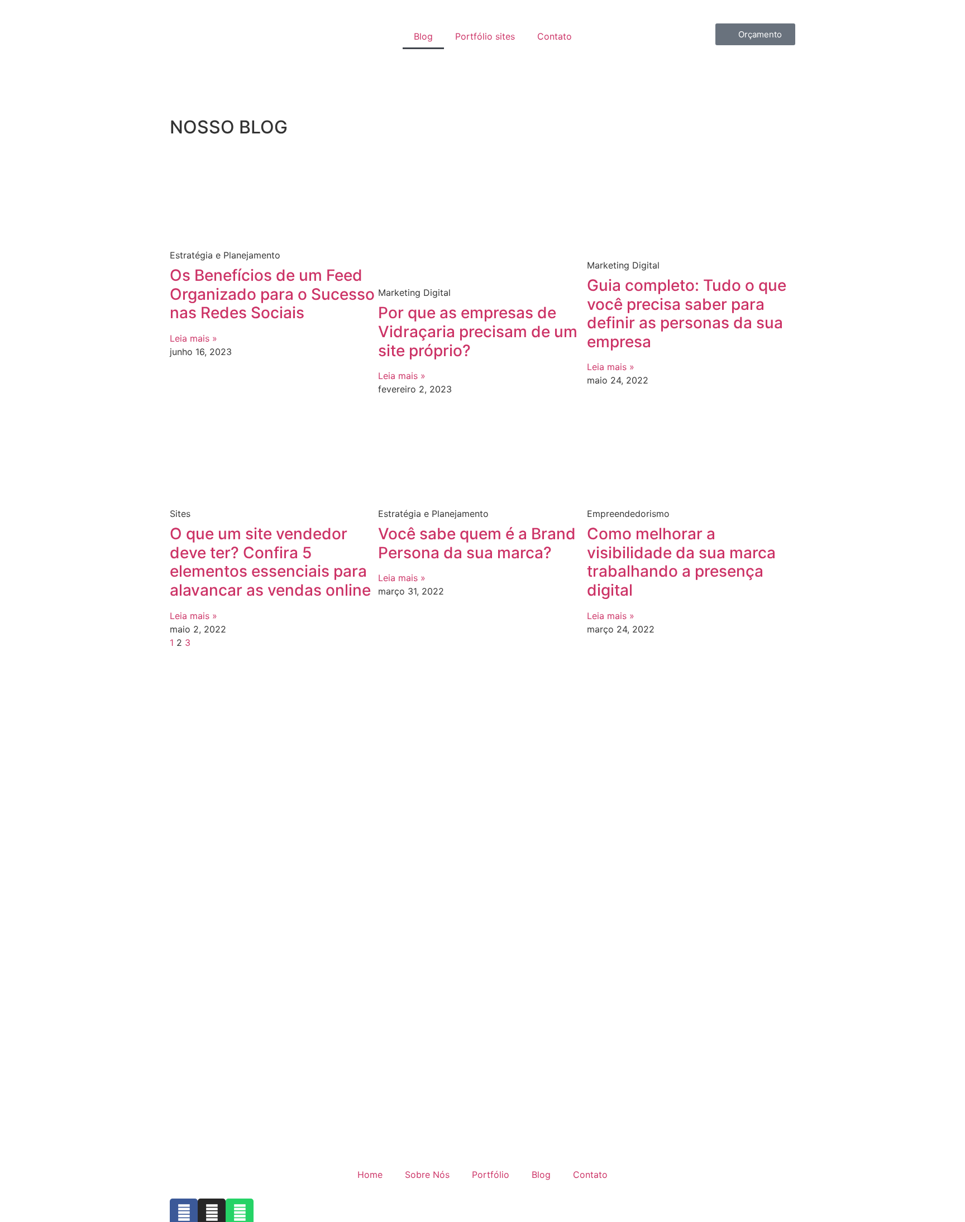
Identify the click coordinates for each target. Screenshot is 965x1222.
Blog (423, 36)
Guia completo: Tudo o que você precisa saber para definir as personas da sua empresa (686, 313)
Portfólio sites (485, 36)
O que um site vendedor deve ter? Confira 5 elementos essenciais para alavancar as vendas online (270, 562)
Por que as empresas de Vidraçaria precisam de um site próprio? (477, 331)
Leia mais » (193, 338)
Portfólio (490, 1174)
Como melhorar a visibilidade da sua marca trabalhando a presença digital (681, 562)
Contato (554, 36)
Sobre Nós (427, 1174)
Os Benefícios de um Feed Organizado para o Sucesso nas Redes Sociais (272, 294)
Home (370, 1174)
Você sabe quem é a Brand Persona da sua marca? (477, 543)
